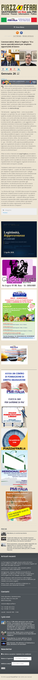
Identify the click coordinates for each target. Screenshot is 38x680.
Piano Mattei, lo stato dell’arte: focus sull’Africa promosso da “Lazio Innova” (19, 639)
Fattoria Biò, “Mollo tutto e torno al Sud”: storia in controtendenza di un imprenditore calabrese (21, 633)
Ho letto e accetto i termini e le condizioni (17, 654)
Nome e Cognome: (7, 658)
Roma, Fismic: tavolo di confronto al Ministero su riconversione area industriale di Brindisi (15, 584)
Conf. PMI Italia (17, 36)
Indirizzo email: (6, 663)
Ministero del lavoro (28, 36)
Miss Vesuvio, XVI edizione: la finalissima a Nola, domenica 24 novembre (21, 643)
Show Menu (20, 27)
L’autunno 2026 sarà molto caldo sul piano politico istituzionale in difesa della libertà (16, 568)
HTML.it (4, 79)
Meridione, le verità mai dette (17, 533)
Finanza (5, 212)
